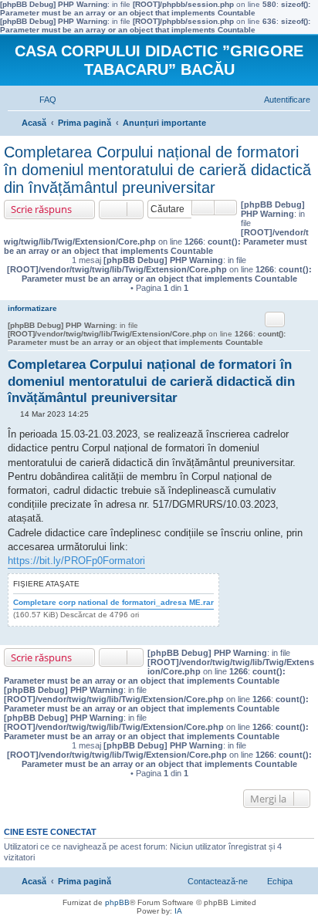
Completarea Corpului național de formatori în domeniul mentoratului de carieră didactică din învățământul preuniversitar (157, 170)
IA (178, 911)
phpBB (117, 902)
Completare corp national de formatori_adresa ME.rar (113, 602)
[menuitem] (40, 99)
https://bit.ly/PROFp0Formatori (76, 560)
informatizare (32, 308)
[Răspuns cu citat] (275, 319)
